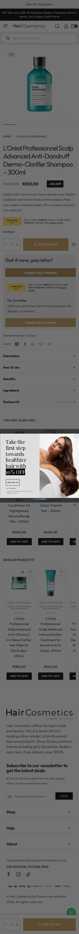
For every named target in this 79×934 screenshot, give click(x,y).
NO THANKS (11, 488)
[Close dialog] (76, 436)
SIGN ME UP (12, 482)
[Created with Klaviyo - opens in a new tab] (39, 499)
